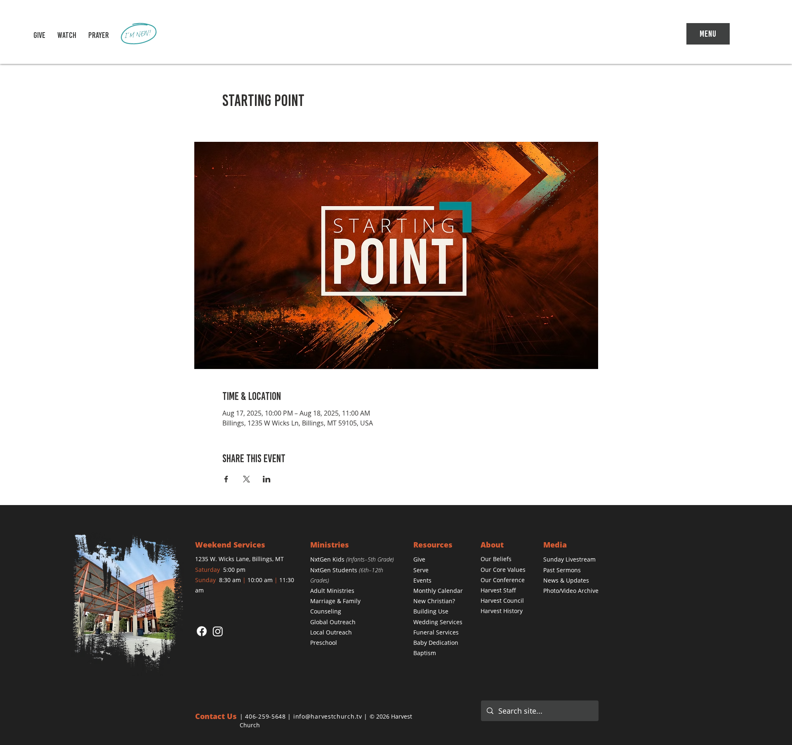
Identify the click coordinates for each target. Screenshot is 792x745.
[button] (66, 35)
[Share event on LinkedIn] (267, 479)
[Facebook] (201, 631)
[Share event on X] (246, 479)
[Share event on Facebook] (226, 479)
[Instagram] (217, 631)
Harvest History (502, 611)
